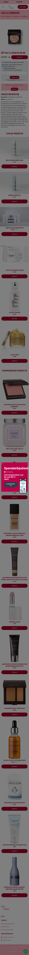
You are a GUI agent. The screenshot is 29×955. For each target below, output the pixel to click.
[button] (11, 484)
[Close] (2, 463)
